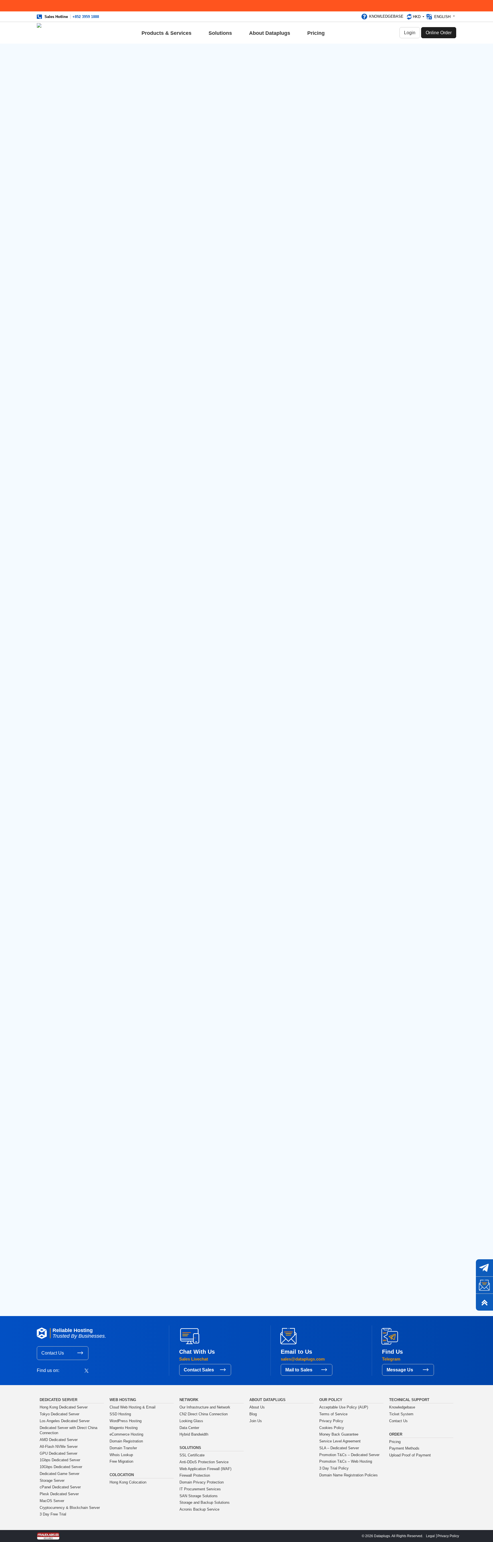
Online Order (439, 32)
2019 (342, 541)
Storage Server (52, 1481)
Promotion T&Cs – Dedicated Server (349, 1455)
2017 (342, 558)
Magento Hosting (124, 1428)
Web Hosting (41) (354, 137)
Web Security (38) (355, 146)
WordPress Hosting (126, 1421)
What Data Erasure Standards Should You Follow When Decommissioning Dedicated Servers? (366, 433)
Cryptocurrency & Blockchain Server (70, 1508)
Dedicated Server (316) (360, 111)
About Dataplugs (269, 33)
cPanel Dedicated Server (60, 1487)
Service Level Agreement (340, 1441)
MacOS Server (52, 1501)
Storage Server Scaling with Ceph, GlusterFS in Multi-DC (253, 1266)
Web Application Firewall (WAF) (205, 1469)
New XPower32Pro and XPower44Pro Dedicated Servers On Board (361, 244)
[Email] (484, 1285)
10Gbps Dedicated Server (61, 1467)
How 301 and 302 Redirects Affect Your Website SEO (364, 211)
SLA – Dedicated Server (339, 1448)
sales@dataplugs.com (152, 1208)
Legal (430, 1536)
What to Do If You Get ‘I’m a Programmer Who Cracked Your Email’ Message (364, 191)
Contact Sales (199, 1369)
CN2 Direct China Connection (203, 1414)
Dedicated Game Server (59, 1474)
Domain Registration (126, 1441)
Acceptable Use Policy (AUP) (343, 1407)
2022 (343, 517)
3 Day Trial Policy (334, 1468)
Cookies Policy (331, 1428)
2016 (342, 566)
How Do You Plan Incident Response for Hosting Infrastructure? (362, 407)
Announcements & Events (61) (366, 102)
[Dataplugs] (52, 33)
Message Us (400, 1369)
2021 (342, 525)
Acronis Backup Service (199, 1509)
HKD (417, 17)
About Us (257, 1407)
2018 (342, 550)
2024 (343, 500)
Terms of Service (333, 1414)
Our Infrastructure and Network (204, 1407)
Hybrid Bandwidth (193, 1434)
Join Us (255, 1421)
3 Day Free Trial (53, 1514)
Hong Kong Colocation (128, 1482)
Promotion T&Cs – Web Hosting (345, 1462)
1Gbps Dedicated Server (60, 1460)
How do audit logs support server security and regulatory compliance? (366, 333)
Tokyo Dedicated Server (59, 1414)
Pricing (316, 33)
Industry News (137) (357, 129)
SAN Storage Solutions (198, 1496)
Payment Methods (404, 1448)
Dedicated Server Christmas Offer (365, 282)
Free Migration (121, 1462)
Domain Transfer (123, 1448)
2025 (343, 492)
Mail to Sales (298, 1369)
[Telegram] (484, 1267)
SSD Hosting (120, 1414)
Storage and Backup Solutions (204, 1503)
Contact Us (52, 1353)
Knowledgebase (386, 16)
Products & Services (166, 33)
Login (409, 32)
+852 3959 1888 (85, 17)
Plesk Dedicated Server (59, 1494)
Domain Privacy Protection (201, 1482)
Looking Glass (191, 1421)
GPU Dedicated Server (58, 1454)
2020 (343, 533)
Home (104, 1230)
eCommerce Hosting (126, 1434)
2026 (343, 484)
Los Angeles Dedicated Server (65, 1421)
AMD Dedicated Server (59, 1440)
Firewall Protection (194, 1476)
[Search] (393, 63)
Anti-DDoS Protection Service (204, 1462)
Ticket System (401, 1414)
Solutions (220, 33)
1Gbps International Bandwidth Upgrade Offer (367, 264)
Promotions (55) (353, 120)
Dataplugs (188, 1157)
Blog (118, 1230)
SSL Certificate (192, 1455)
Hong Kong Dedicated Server (64, 1407)
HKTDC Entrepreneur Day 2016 (367, 226)
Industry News (113, 64)
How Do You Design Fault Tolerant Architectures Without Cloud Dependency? (367, 356)
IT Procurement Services (200, 1489)
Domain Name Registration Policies (348, 1475)
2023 (343, 509)
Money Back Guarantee (338, 1434)
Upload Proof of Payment (410, 1455)
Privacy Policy (331, 1421)
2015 (342, 574)
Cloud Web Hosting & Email (132, 1407)
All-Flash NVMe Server (59, 1447)
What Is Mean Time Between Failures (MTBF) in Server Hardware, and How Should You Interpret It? (365, 382)
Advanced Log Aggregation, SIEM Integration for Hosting (153, 1266)
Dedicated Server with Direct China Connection (68, 1430)
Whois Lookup (121, 1455)
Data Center (189, 1428)
